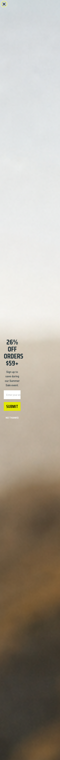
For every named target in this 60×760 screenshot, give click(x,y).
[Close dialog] (4, 4)
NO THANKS (12, 417)
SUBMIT (12, 406)
